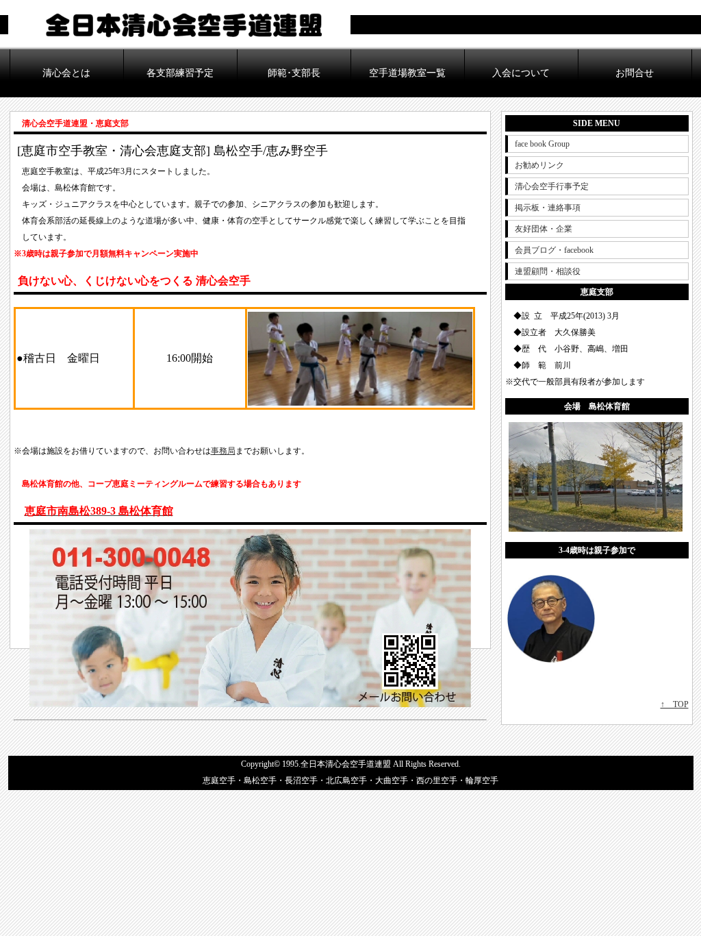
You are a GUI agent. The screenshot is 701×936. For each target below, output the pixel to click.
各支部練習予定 (180, 73)
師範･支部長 (294, 73)
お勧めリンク (539, 165)
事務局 (223, 451)
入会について (521, 73)
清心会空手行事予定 (552, 186)
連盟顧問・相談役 (548, 271)
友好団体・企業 (543, 229)
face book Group (542, 144)
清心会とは (66, 73)
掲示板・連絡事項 (548, 207)
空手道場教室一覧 (407, 73)
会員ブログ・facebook (554, 250)
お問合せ (634, 73)
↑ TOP (675, 704)
